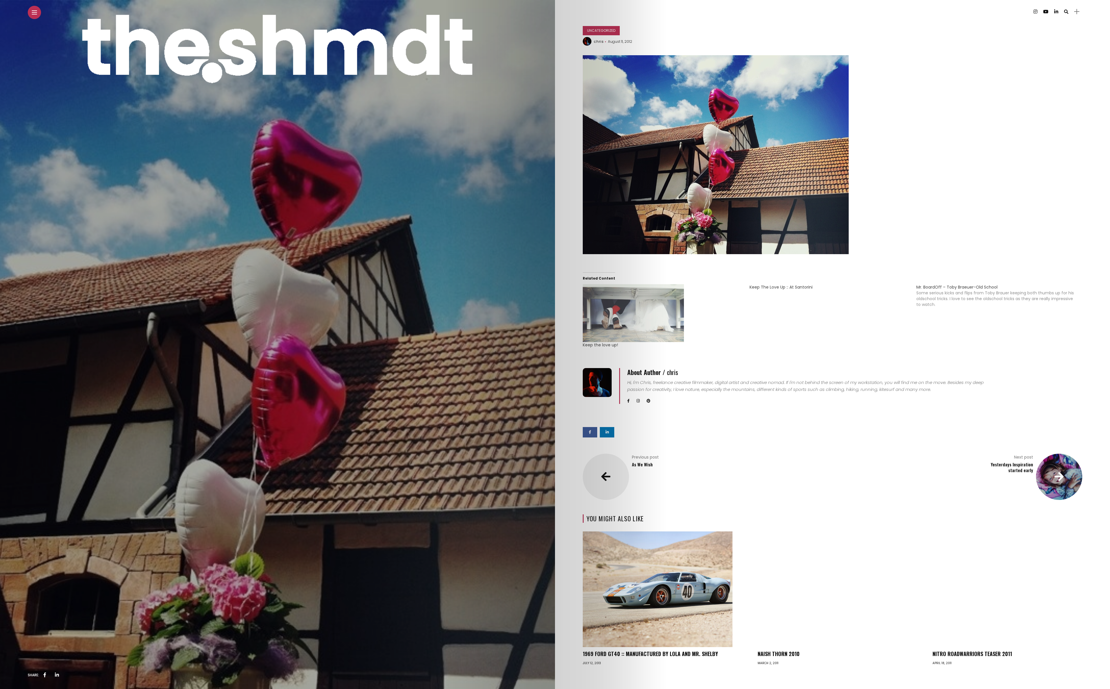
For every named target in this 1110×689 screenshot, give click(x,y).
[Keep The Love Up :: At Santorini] (833, 287)
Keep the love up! (600, 345)
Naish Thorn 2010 (779, 653)
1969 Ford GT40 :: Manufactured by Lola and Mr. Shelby (650, 653)
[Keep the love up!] (663, 313)
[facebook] (44, 675)
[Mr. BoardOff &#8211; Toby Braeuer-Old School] (999, 295)
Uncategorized (601, 30)
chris (599, 41)
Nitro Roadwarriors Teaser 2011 (972, 653)
